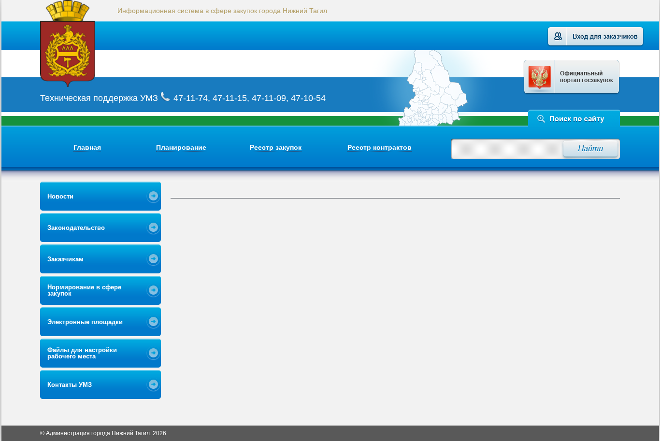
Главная (87, 147)
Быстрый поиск (574, 118)
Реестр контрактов (379, 147)
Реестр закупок (275, 147)
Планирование (181, 147)
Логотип (80, 43)
